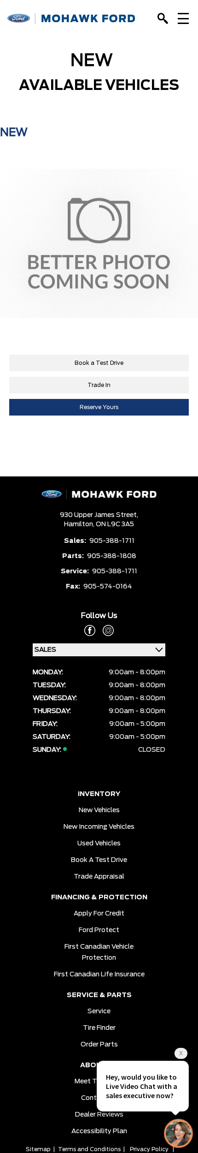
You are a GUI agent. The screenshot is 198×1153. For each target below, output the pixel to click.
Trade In (99, 385)
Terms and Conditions (89, 1149)
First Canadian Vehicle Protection (99, 952)
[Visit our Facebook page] (89, 630)
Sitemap (38, 1149)
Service (99, 1011)
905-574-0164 (107, 586)
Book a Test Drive (99, 363)
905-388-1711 (111, 541)
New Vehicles (99, 810)
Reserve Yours (99, 407)
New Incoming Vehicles (99, 827)
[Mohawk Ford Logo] (71, 18)
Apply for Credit (99, 913)
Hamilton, (80, 524)
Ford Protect (99, 930)
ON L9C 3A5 (115, 524)
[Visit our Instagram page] (104, 630)
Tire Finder (99, 1028)
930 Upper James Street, (99, 515)
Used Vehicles (99, 843)
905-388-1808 (111, 556)
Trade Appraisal (99, 877)
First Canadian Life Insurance (99, 974)
